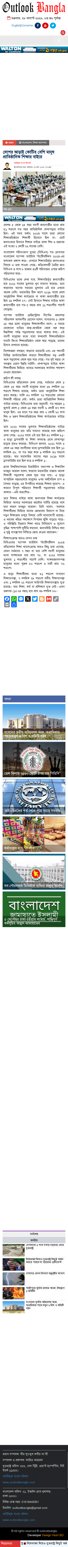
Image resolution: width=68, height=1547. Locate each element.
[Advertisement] (34, 86)
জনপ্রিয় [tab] (34, 1240)
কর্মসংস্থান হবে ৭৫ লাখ (19, 848)
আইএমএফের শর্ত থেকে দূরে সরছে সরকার (32, 811)
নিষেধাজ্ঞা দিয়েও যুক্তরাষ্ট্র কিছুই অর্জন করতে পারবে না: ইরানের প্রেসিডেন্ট (44, 1261)
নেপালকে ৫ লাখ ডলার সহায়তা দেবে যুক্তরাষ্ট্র (45, 1246)
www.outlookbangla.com (19, 1482)
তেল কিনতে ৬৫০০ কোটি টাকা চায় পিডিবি (31, 773)
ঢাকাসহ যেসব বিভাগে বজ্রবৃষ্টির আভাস (45, 1273)
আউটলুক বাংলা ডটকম (15, 1476)
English (16, 25)
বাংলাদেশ (27, 142)
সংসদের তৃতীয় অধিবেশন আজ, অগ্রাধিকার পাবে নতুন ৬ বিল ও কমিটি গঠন (32, 734)
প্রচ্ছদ (11, 142)
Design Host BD (53, 1535)
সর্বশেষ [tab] (34, 1234)
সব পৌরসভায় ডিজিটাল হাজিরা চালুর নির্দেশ (33, 886)
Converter (27, 25)
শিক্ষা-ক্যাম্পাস (40, 142)
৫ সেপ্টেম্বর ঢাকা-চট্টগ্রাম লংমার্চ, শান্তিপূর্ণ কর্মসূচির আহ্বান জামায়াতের (30, 921)
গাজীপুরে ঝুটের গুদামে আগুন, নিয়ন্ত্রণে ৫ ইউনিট (45, 1289)
